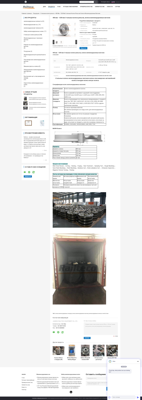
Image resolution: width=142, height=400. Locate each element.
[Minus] (138, 361)
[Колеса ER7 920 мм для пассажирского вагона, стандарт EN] (112, 350)
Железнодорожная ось (31, 24)
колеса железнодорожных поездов (63, 313)
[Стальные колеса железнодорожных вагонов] (25, 108)
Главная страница (27, 13)
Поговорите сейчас (105, 1)
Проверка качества (86, 6)
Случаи (117, 6)
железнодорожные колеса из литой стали (98, 313)
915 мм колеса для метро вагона (99, 358)
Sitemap (24, 389)
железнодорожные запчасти (33, 21)
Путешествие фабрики (70, 6)
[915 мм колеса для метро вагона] (98, 350)
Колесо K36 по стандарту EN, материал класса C (58, 358)
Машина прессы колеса (31, 66)
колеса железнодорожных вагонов (80, 313)
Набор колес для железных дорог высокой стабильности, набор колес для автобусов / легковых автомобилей (73, 378)
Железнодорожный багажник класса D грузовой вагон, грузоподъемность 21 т (48, 382)
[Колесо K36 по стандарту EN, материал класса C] (58, 350)
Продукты (51, 6)
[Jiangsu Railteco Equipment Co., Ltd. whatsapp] (30, 172)
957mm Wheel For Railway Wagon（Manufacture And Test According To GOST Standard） (72, 358)
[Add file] (109, 397)
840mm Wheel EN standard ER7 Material (85, 358)
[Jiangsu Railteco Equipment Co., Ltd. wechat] (34, 172)
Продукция (36, 13)
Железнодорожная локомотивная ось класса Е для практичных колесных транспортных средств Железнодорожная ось (48, 378)
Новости (110, 6)
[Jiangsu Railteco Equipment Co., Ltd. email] (26, 172)
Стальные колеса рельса (47, 13)
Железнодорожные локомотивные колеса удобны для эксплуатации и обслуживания (72, 383)
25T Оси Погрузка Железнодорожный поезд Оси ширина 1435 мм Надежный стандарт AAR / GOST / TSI (48, 387)
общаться (83, 48)
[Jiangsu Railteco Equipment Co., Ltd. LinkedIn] (25, 2)
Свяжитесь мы (99, 6)
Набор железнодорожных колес (34, 31)
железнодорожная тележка (32, 28)
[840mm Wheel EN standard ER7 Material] (85, 350)
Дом (44, 6)
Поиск (96, 2)
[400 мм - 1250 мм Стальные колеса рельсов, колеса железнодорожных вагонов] (64, 29)
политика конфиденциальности (39, 398)
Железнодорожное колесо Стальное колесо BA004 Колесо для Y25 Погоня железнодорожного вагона (38, 99)
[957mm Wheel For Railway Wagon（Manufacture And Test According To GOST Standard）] (72, 350)
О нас (59, 6)
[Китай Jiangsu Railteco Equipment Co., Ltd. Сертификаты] (28, 123)
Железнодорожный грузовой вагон (35, 54)
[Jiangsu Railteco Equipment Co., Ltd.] (29, 7)
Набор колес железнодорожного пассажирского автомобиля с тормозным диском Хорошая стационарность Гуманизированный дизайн (72, 387)
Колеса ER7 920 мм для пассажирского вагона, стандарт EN (112, 358)
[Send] (138, 397)
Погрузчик (27, 51)
